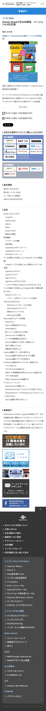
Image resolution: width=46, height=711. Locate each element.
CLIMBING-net (14, 675)
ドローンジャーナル (15, 585)
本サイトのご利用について (16, 525)
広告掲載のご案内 (13, 533)
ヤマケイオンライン (15, 671)
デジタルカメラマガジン (17, 616)
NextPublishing (15, 623)
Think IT (11, 570)
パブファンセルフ (14, 696)
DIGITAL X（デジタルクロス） (20, 605)
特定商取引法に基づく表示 (17, 552)
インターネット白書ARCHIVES (21, 627)
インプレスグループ (13, 548)
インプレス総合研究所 (17, 578)
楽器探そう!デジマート (17, 642)
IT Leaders (12, 582)
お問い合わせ (11, 529)
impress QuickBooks (17, 685)
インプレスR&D (8, 18)
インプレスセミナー (15, 601)
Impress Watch (14, 566)
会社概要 (9, 545)
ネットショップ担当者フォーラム (21, 593)
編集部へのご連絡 (13, 537)
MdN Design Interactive (19, 656)
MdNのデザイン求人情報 (18, 660)
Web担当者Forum (15, 574)
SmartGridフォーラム (17, 589)
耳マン (10, 646)
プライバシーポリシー (14, 541)
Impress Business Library (20, 597)
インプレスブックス (15, 619)
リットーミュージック (16, 638)
